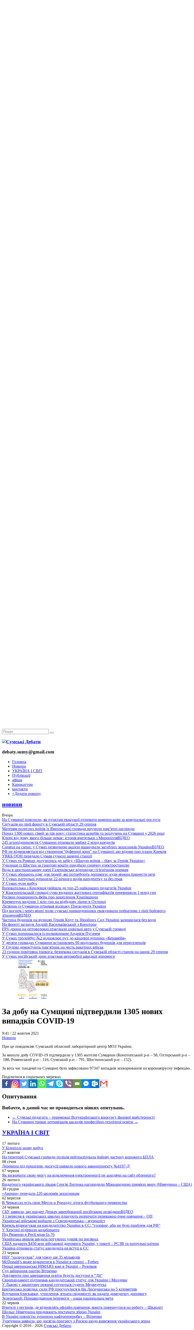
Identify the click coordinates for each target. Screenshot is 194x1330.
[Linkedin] (33, 1083)
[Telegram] (50, 1083)
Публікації (21, 775)
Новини (19, 766)
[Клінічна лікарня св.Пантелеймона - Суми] (97, 38)
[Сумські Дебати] (21, 741)
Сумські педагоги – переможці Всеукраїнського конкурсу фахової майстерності (83, 1117)
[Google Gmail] (103, 1083)
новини (12, 804)
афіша (17, 780)
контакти (20, 789)
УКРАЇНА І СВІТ (27, 771)
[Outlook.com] (94, 1083)
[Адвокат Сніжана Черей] (97, 77)
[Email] (77, 1083)
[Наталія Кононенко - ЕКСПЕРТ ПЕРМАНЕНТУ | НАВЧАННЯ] (97, 155)
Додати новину (26, 793)
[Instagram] (15, 1083)
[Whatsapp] (41, 1083)
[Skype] (59, 1083)
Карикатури (22, 784)
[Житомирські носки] (97, 116)
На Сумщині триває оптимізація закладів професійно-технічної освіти (75, 1122)
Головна (19, 762)
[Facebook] (6, 1083)
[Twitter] (24, 1083)
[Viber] (68, 1083)
